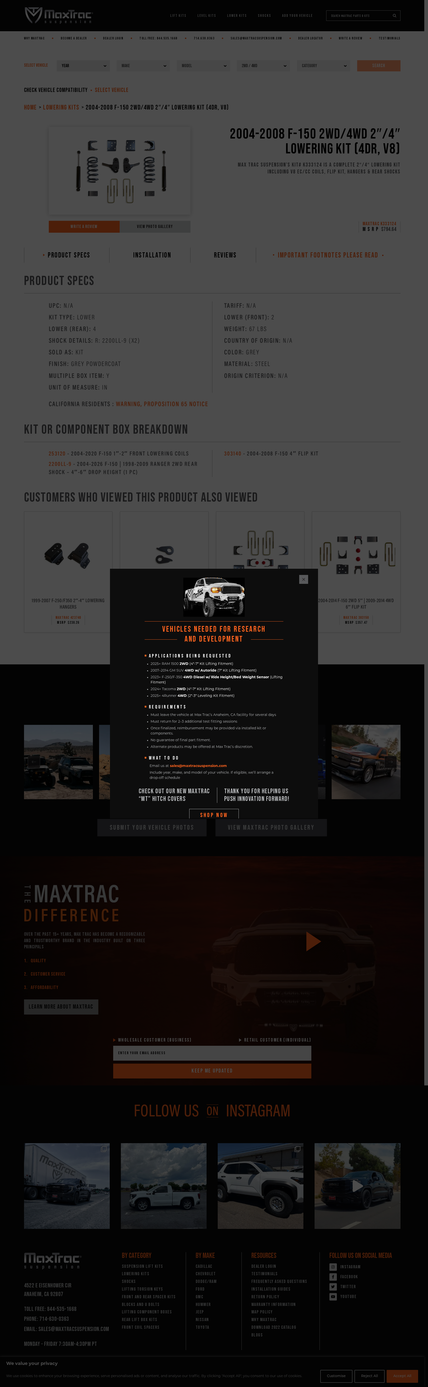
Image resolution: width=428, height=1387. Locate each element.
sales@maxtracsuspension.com (198, 766)
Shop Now (214, 815)
